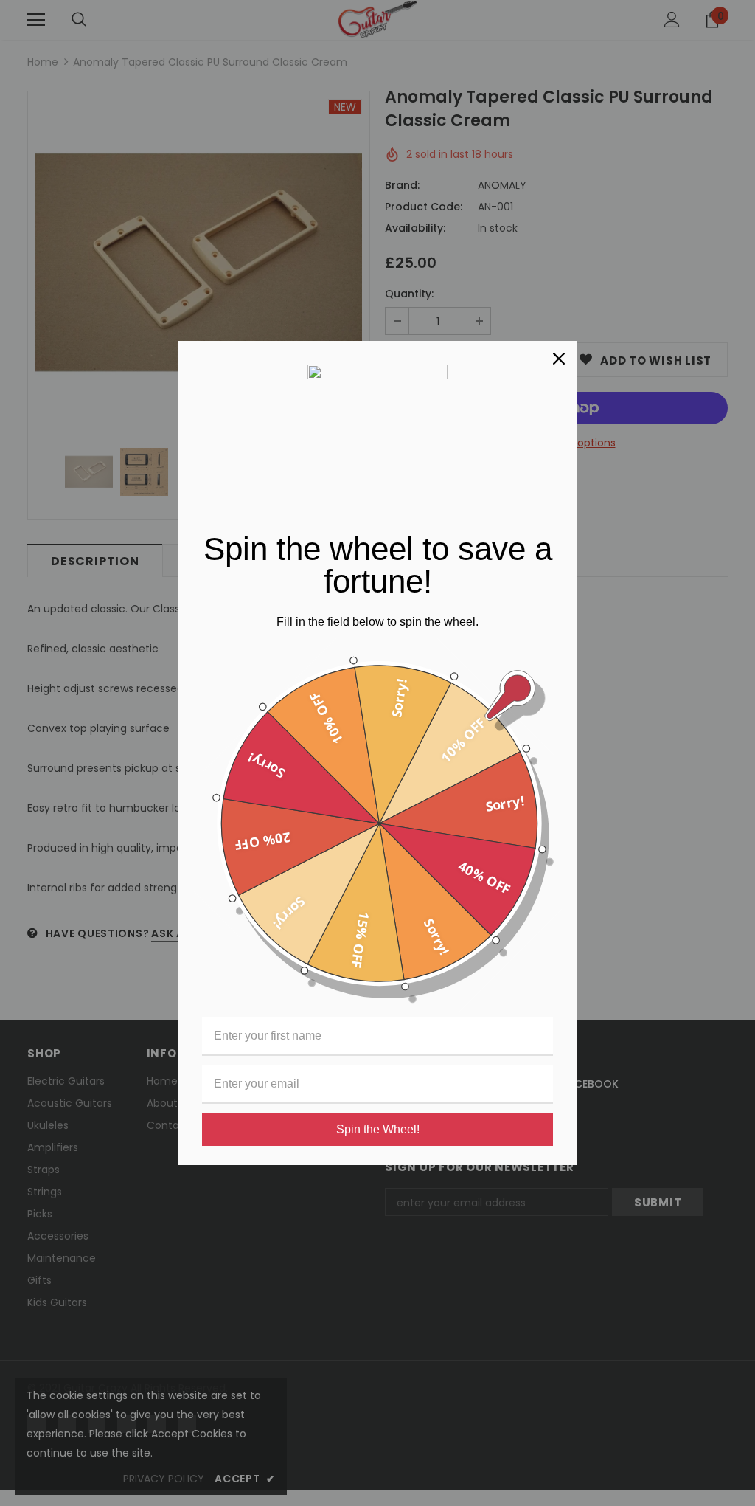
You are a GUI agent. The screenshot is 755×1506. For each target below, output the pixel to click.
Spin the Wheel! (378, 1129)
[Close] (559, 358)
